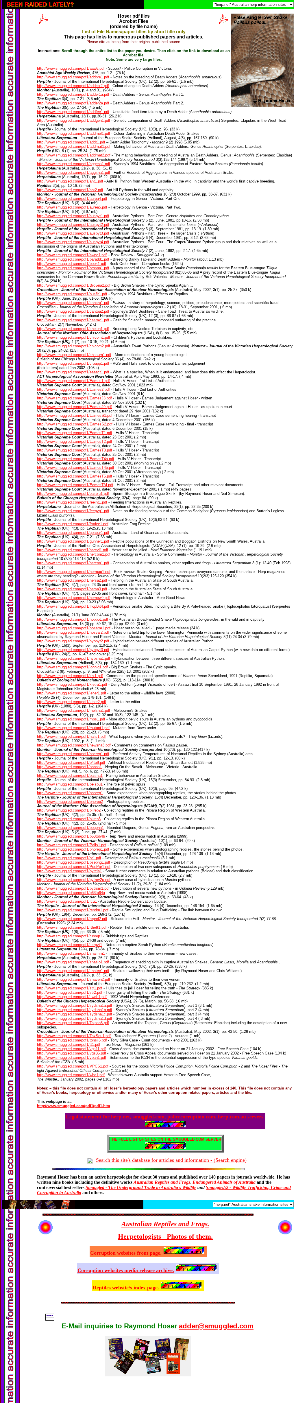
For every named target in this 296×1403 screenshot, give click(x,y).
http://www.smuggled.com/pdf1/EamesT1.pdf (74, 433)
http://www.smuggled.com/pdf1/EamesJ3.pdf (74, 398)
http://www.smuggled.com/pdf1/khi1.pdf (70, 676)
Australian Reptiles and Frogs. (165, 1224)
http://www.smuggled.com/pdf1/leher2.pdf (71, 702)
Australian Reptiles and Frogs (162, 1182)
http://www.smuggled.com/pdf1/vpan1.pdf (71, 1057)
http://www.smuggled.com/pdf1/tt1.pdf (68, 1044)
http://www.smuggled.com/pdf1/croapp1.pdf (73, 363)
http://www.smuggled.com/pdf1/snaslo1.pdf (73, 962)
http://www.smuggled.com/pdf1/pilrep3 (69, 819)
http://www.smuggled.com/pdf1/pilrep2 (69, 810)
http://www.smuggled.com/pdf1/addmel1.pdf (73, 133)
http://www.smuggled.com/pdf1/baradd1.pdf (73, 259)
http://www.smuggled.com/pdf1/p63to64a (71, 893)
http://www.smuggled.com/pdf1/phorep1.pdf (73, 849)
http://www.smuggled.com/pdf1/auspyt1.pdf (73, 216)
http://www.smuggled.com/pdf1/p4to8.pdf (71, 762)
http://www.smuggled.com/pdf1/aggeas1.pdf (73, 164)
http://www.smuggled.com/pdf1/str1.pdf (69, 988)
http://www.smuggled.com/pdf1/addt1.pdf (71, 142)
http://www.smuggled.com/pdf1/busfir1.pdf (72, 294)
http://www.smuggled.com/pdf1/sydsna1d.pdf (74, 1018)
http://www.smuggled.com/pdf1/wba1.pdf (71, 1075)
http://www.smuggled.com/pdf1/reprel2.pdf (72, 919)
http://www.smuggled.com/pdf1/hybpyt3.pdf (73, 650)
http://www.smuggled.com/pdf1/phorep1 (70, 793)
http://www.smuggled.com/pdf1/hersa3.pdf (72, 589)
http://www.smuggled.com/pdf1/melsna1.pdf (73, 710)
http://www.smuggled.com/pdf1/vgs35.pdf (71, 1053)
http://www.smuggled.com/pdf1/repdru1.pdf (72, 910)
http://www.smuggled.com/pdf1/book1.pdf (71, 263)
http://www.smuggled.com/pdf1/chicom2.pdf (73, 346)
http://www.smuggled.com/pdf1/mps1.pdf (71, 719)
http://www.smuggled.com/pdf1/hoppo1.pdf (72, 619)
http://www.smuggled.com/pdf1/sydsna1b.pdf (74, 1010)
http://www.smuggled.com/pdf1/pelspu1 (70, 784)
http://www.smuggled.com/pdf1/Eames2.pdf (73, 389)
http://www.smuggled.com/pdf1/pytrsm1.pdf (73, 888)
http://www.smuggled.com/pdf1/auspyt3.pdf (73, 233)
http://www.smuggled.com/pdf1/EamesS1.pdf (74, 415)
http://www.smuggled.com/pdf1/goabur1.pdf (73, 532)
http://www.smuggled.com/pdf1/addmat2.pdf (73, 155)
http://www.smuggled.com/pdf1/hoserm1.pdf (73, 628)
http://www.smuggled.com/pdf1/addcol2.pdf (73, 86)
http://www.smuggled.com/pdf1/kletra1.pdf (72, 684)
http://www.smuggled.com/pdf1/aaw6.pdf (71, 68)
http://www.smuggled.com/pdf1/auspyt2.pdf (73, 224)
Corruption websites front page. (126, 1253)
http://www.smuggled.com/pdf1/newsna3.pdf (74, 745)
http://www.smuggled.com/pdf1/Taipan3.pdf (73, 1023)
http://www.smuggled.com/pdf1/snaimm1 (71, 953)
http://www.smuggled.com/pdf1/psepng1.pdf (73, 862)
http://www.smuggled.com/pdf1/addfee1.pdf (73, 112)
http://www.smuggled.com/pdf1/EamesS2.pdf (74, 424)
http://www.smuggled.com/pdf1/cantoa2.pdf (73, 311)
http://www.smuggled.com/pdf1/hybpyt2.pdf (73, 641)
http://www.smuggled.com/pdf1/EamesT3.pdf (74, 450)
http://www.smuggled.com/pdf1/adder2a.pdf (73, 103)
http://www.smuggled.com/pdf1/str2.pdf (69, 992)
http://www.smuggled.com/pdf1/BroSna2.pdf (73, 285)
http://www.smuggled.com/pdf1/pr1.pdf (69, 858)
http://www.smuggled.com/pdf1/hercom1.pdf (73, 554)
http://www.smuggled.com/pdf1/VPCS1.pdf (72, 1066)
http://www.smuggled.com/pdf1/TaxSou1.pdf (74, 1036)
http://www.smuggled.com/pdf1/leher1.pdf (71, 693)
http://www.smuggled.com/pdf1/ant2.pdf (70, 190)
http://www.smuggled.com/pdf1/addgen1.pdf (73, 120)
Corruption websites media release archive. (125, 1270)
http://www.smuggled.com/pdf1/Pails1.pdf (71, 845)
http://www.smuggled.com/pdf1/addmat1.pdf (73, 146)
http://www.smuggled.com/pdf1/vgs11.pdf (71, 1049)
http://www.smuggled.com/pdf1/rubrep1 (69, 936)
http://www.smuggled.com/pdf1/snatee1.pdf (73, 971)
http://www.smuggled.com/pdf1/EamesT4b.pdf (75, 467)
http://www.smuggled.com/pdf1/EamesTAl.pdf (75, 485)
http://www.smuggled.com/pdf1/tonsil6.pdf (72, 1040)
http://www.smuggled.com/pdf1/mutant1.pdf (73, 728)
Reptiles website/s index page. (126, 1287)
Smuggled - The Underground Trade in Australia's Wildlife (141, 1187)
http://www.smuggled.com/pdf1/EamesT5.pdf (74, 476)
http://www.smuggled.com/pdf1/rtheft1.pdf (72, 927)
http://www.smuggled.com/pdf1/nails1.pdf (71, 736)
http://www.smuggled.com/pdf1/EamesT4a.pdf (75, 459)
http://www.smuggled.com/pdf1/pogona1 (70, 827)
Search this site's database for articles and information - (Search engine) (171, 1160)
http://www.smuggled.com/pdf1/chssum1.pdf (74, 355)
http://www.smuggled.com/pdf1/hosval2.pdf (73, 632)
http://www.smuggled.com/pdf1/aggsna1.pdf (73, 172)
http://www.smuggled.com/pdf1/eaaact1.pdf (73, 372)
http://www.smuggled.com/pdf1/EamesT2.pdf (74, 441)
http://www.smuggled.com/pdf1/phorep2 (70, 801)
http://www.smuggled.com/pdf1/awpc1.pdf (72, 255)
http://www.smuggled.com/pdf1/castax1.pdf (73, 320)
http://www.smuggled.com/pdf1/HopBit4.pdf (73, 606)
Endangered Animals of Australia (224, 1182)
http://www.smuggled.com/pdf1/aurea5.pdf (72, 207)
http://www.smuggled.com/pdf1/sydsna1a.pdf (74, 1005)
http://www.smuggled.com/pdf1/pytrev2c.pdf (73, 879)
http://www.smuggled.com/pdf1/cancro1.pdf (73, 302)
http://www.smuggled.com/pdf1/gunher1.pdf (73, 541)
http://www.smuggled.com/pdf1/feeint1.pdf (72, 502)
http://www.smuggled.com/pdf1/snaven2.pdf (73, 979)
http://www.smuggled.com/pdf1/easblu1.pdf (73, 493)
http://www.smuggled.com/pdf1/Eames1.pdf (73, 381)
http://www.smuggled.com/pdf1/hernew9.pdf (73, 598)
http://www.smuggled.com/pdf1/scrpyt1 (69, 945)
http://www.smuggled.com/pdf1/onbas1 (69, 767)
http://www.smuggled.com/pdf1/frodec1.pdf (72, 524)
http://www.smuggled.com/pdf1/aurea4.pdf (72, 198)
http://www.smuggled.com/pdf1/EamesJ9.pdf (74, 407)
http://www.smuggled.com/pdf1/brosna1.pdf (73, 268)
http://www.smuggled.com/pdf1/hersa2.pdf (72, 580)
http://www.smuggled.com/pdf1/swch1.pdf (72, 997)
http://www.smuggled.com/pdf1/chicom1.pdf (73, 337)
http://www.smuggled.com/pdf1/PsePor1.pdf (73, 866)
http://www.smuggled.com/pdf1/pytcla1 (69, 871)
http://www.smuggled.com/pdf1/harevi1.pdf (72, 550)
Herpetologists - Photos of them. (165, 1236)
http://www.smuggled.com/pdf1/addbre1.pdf (73, 77)
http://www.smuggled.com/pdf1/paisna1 (70, 775)
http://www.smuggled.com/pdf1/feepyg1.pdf (73, 511)
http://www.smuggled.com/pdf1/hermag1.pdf (73, 571)
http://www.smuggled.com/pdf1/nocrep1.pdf (73, 754)
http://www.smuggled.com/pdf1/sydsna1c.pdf (74, 1014)
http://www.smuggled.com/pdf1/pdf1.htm (73, 1106)
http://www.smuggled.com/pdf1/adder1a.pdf (73, 94)
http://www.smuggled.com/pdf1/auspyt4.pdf (73, 242)
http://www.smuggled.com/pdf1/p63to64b (71, 836)
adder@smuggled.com (216, 1326)
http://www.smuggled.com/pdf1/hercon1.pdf (73, 563)
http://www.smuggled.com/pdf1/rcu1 (67, 901)
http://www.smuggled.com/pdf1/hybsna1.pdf (73, 658)
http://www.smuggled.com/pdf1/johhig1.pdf (72, 667)
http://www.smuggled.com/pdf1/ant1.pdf (70, 181)
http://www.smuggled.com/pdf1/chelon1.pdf (73, 329)
